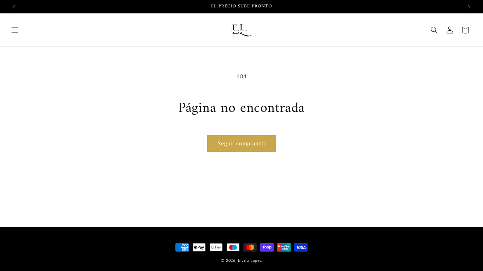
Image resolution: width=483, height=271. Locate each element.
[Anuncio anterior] (14, 6)
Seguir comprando (241, 143)
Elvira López (250, 260)
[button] (15, 30)
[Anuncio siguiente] (469, 6)
